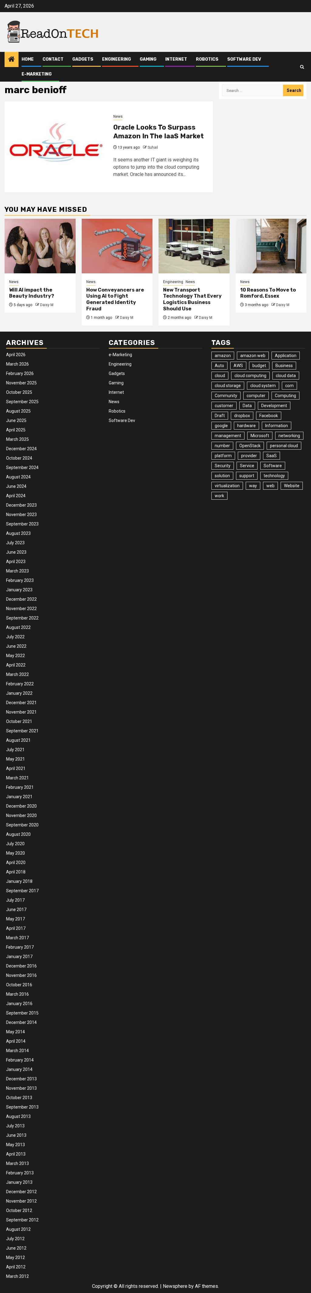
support (246, 475)
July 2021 (15, 749)
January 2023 (19, 589)
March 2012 (17, 1276)
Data (247, 405)
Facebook (268, 415)
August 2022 (18, 627)
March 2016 (17, 994)
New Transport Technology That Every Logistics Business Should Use (192, 299)
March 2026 (17, 364)
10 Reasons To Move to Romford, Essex (268, 293)
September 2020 (22, 824)
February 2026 (20, 373)
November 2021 (21, 712)
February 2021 (20, 787)
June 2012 (16, 1248)
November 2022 (21, 608)
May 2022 (15, 655)
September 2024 (22, 467)
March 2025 (17, 439)
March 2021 (17, 777)
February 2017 (20, 947)
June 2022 (16, 646)
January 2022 (19, 693)
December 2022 (21, 599)
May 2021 (15, 759)
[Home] (11, 60)
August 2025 (18, 411)
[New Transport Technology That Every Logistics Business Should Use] (194, 246)
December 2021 (21, 702)
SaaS (271, 455)
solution (222, 475)
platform (223, 455)
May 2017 (15, 919)
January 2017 (19, 956)
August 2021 (18, 740)
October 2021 (19, 721)
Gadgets (82, 59)
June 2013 (16, 1135)
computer (256, 395)
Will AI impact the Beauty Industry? (31, 293)
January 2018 (19, 881)
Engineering (116, 59)
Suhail (153, 147)
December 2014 (21, 1022)
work (219, 495)
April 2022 (16, 665)
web (270, 485)
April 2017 (16, 928)
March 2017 (17, 937)
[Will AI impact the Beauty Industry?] (40, 246)
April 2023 (16, 561)
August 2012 (18, 1229)
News (118, 116)
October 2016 (19, 984)
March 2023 (17, 571)
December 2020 (21, 806)
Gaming (148, 59)
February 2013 (20, 1172)
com (289, 385)
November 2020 (21, 815)
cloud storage (228, 385)
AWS (238, 365)
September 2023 (22, 524)
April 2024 (16, 495)
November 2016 (21, 975)
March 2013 (17, 1163)
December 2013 (21, 1078)
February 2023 (20, 580)
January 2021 (19, 796)
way (253, 485)
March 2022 (17, 674)
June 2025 (16, 420)
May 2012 (15, 1257)
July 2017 (15, 900)
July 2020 (15, 843)
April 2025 (16, 429)
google (221, 425)
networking (289, 435)
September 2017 (22, 890)
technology (274, 475)
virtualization (227, 485)
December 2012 (21, 1191)
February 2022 (20, 683)
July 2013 (15, 1125)
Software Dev (244, 59)
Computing (285, 395)
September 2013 (22, 1107)
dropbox (242, 415)
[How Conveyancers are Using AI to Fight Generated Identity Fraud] (117, 246)
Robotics (207, 59)
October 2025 (19, 392)
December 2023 (21, 505)
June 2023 (16, 552)
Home (28, 59)
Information (276, 425)
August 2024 (18, 476)
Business (284, 365)
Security (223, 465)
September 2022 (22, 618)
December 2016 (21, 966)
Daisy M (46, 305)
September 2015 (22, 1013)
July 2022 (15, 636)
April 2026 (16, 354)
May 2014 (15, 1031)
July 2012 (15, 1238)
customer (224, 405)
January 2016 (19, 1003)
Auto (219, 365)
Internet (176, 59)
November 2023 (21, 514)
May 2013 (15, 1144)
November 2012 (21, 1201)
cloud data (286, 375)
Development (274, 405)
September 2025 (22, 401)
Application (285, 355)
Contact (53, 59)
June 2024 (16, 486)
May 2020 (15, 853)
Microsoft (260, 435)
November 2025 (21, 382)
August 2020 (18, 834)
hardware (246, 425)
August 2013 (18, 1116)
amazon (223, 355)
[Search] (302, 67)
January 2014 (19, 1069)
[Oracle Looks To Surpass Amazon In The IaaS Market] (57, 146)
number (222, 445)
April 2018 (16, 871)
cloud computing (250, 375)
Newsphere (175, 1286)
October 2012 (19, 1210)
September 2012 (22, 1219)
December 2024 (21, 448)
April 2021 (16, 768)
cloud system (263, 385)
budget (259, 365)
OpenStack (250, 445)
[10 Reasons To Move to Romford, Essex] (271, 246)
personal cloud (284, 445)
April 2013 (16, 1154)
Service (247, 465)
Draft (220, 415)
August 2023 (18, 533)
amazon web (252, 355)
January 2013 (19, 1182)
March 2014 (17, 1050)
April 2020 (16, 862)
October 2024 (19, 458)
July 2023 (15, 542)
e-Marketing (37, 74)
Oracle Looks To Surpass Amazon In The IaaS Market (158, 131)
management (228, 435)
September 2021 (22, 730)
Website (291, 485)
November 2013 (21, 1088)
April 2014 (16, 1041)
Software (273, 465)
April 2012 (16, 1266)
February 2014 (20, 1060)
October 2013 (19, 1097)
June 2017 (16, 909)
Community (226, 395)
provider (249, 455)
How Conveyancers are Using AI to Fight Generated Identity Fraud (115, 299)
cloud (220, 375)
